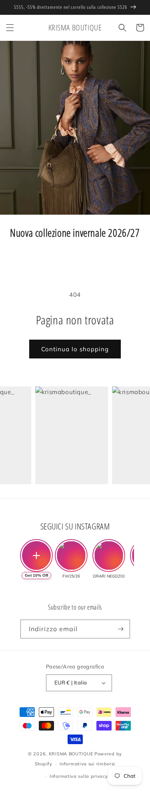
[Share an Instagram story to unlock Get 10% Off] (36, 555)
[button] (10, 27)
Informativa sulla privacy (79, 776)
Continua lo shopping (75, 349)
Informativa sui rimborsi (87, 764)
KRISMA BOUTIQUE (71, 754)
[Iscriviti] (121, 629)
